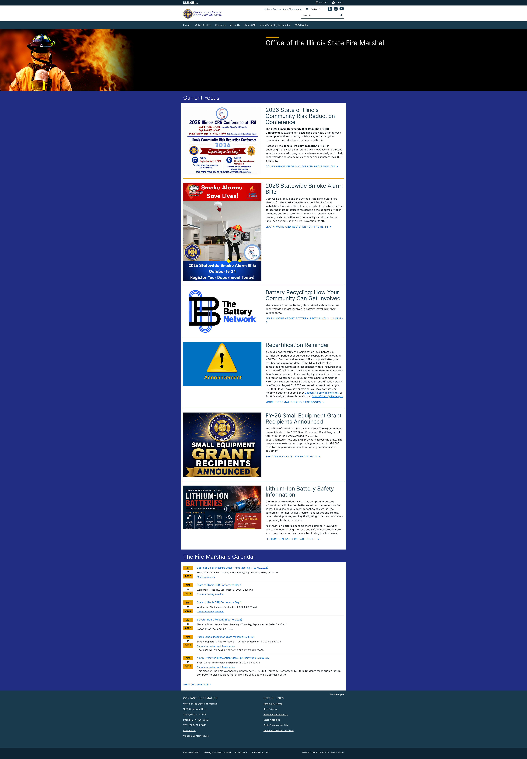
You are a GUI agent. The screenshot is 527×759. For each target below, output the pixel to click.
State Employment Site (276, 725)
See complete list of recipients (292, 456)
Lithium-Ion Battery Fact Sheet (291, 539)
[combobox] (315, 9)
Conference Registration (210, 594)
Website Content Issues (196, 735)
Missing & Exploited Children (217, 752)
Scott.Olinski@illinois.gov (327, 396)
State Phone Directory (276, 714)
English (314, 9)
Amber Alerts (241, 752)
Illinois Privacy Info (260, 752)
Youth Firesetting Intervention (275, 25)
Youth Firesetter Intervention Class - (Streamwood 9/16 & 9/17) (233, 657)
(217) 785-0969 (199, 719)
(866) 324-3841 (197, 725)
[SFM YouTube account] (341, 9)
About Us (235, 25)
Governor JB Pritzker (312, 752)
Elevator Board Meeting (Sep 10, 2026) (219, 619)
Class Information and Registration (216, 646)
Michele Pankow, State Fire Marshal (283, 9)
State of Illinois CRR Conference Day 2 (219, 602)
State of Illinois (337, 752)
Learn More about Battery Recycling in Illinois (304, 318)
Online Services (203, 25)
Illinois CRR (250, 25)
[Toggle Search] (341, 15)
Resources (220, 25)
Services (340, 3)
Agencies (323, 3)
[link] (330, 9)
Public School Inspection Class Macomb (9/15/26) (225, 636)
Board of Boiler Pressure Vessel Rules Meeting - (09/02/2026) (232, 567)
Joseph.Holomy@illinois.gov (322, 392)
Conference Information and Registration (301, 166)
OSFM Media (301, 25)
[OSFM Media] (310, 24)
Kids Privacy (270, 709)
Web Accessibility (191, 752)
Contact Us (189, 730)
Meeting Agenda (206, 577)
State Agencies (272, 719)
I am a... (187, 25)
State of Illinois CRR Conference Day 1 (219, 585)
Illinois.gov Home (273, 703)
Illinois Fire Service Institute (279, 730)
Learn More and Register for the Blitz (297, 226)
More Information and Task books (294, 402)
